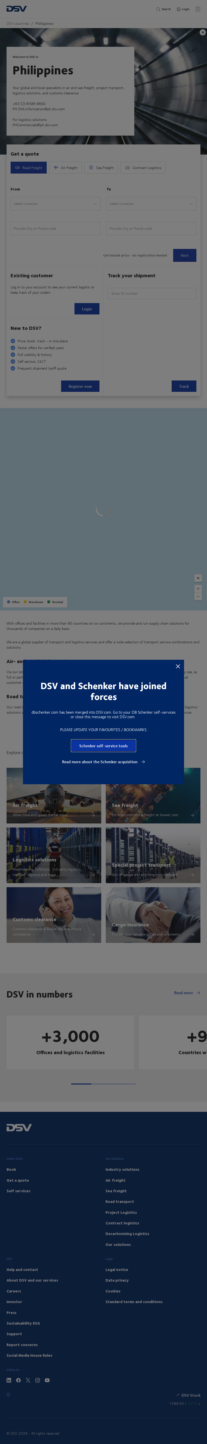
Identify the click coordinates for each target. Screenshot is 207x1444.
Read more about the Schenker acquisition (100, 761)
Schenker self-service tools (103, 746)
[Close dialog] (178, 666)
